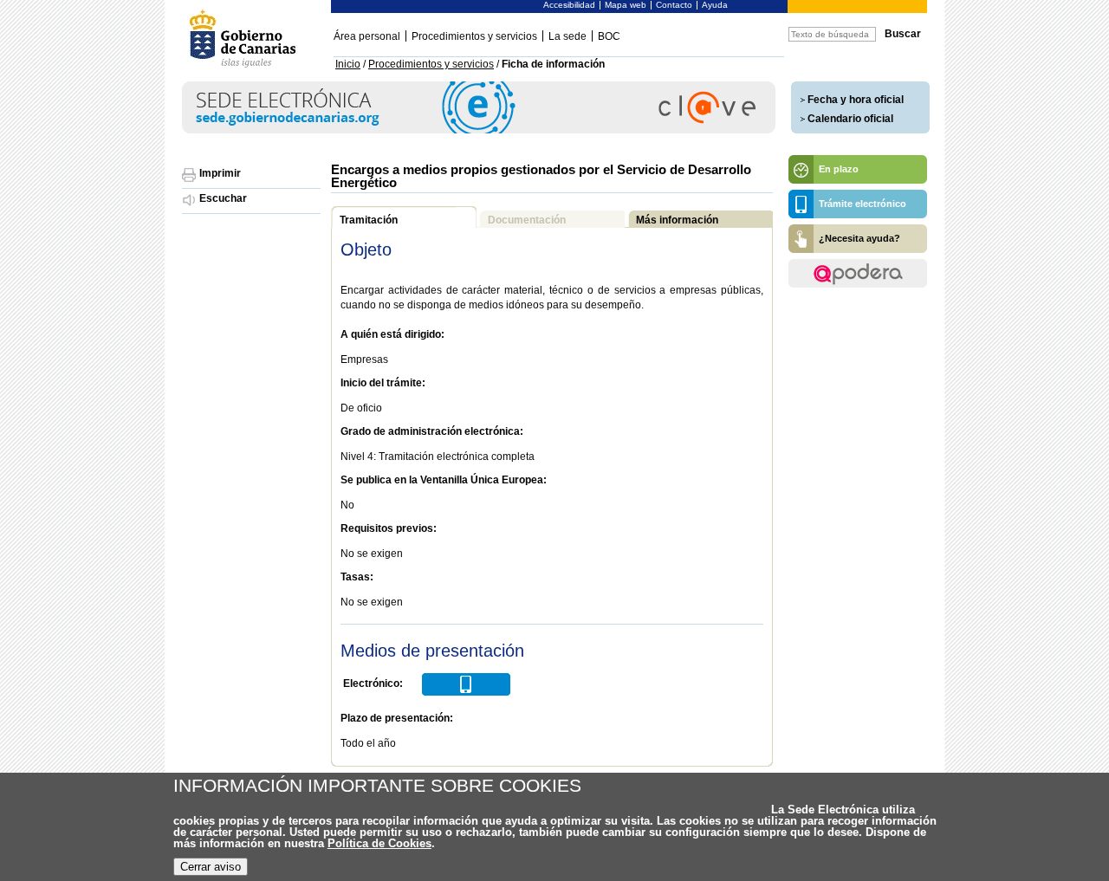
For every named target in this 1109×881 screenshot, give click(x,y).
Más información (677, 220)
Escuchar (223, 198)
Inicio (347, 64)
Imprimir (220, 173)
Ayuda (715, 5)
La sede (567, 36)
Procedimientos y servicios (474, 36)
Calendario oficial (850, 118)
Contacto (674, 5)
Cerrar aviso (210, 866)
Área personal (367, 36)
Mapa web (625, 5)
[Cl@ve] (478, 130)
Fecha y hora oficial (855, 99)
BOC (609, 36)
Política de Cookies (379, 843)
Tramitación (369, 220)
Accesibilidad (569, 5)
